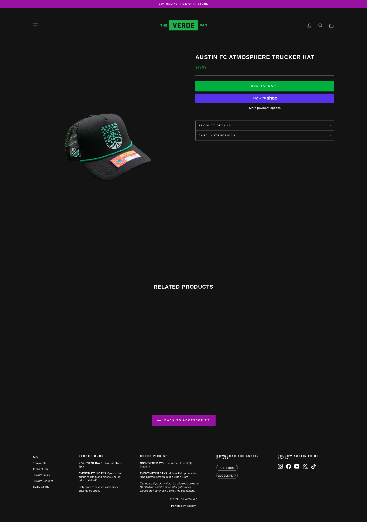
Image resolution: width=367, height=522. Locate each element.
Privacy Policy (41, 475)
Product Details (215, 125)
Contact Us (39, 463)
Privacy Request (43, 481)
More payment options (265, 107)
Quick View (68, 367)
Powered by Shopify (183, 505)
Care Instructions (217, 135)
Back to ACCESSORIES (186, 420)
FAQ (35, 457)
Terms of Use (41, 469)
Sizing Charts (41, 486)
